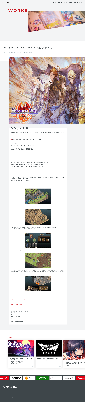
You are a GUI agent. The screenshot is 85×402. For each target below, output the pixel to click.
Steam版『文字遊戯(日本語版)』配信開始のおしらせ (49, 354)
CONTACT (18, 390)
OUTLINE (5, 390)
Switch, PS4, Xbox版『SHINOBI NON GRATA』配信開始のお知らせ (21, 354)
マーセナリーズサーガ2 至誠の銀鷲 (17, 304)
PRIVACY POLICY (11, 390)
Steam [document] (12, 314)
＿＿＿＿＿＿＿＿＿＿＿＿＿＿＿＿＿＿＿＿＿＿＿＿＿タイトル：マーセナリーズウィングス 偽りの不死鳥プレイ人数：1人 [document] (20, 311)
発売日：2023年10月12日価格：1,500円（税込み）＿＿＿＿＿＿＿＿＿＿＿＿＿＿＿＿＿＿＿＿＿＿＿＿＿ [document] (20, 318)
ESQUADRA (5, 2)
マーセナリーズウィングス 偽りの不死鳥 (17, 305)
